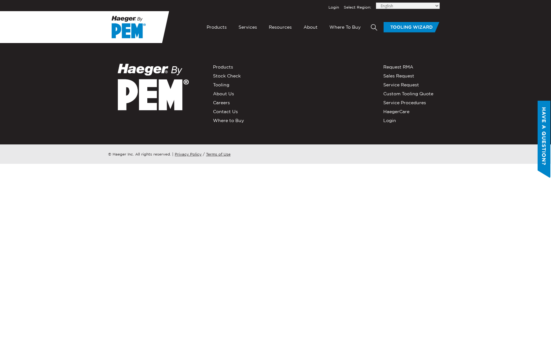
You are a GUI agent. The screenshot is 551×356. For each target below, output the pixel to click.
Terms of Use (218, 154)
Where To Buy (345, 27)
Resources (280, 27)
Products (217, 27)
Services (248, 27)
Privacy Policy (188, 154)
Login (333, 7)
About (311, 27)
